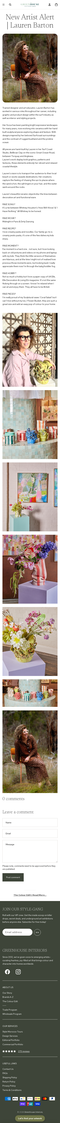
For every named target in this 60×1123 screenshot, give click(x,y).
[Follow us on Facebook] (7, 972)
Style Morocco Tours (12, 1031)
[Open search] (10, 4)
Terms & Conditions (11, 1090)
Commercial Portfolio (12, 1044)
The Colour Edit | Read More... (30, 895)
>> (37, 932)
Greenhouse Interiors (33, 1112)
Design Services (10, 1036)
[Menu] (3, 4)
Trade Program (9, 1009)
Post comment (13, 877)
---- (4, 1005)
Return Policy (8, 1081)
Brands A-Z (7, 997)
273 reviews (24, 1051)
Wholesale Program (12, 1014)
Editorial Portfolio (11, 1040)
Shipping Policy (9, 1077)
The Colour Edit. (10, 1001)
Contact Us (7, 1069)
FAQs (5, 1073)
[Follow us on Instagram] (18, 972)
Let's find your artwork (30, 1118)
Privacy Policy (9, 1085)
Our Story (7, 992)
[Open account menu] (49, 4)
